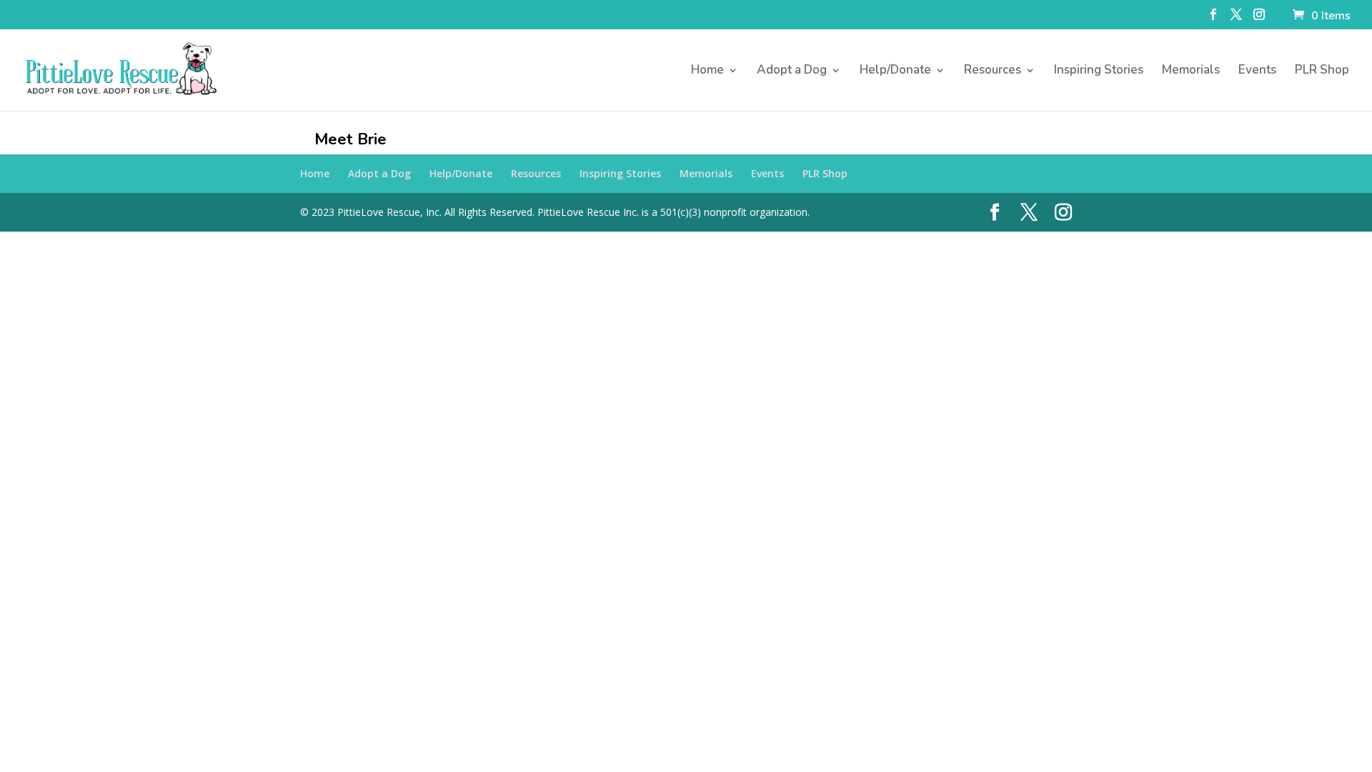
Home (707, 71)
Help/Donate (895, 71)
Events (1257, 71)
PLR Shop (1322, 71)
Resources (992, 71)
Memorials (1191, 71)
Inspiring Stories (1098, 71)
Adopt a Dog (792, 71)
